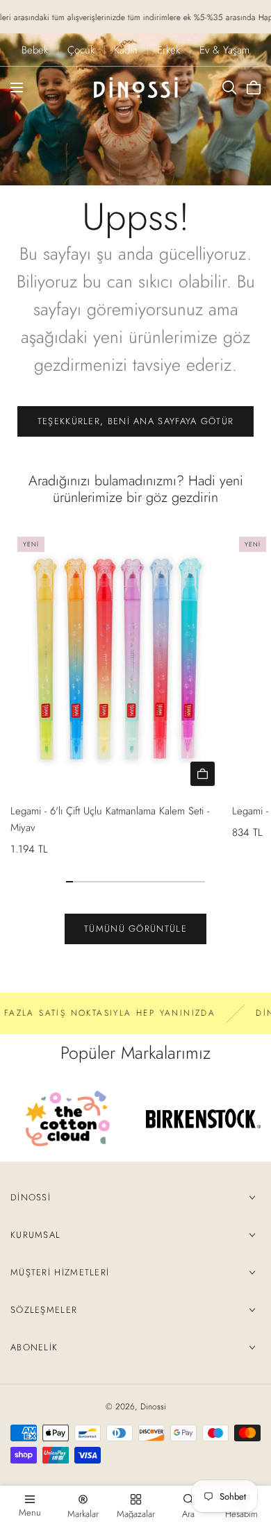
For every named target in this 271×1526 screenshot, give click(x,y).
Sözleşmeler (43, 1309)
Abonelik (34, 1347)
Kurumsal (35, 1234)
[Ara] (229, 87)
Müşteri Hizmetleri (59, 1272)
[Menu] (16, 87)
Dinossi (30, 1197)
